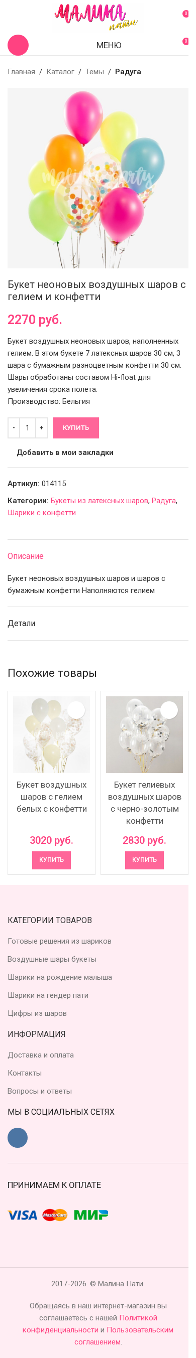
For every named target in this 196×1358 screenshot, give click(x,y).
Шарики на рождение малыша (60, 977)
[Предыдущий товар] (158, 72)
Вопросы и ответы (40, 1091)
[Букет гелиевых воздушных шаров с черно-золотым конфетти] (144, 734)
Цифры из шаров (37, 1013)
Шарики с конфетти (42, 512)
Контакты (25, 1073)
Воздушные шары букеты (52, 959)
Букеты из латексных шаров (99, 500)
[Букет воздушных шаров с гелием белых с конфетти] (51, 734)
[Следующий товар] (182, 72)
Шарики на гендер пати (48, 995)
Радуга (128, 71)
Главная (21, 71)
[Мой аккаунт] (12, 18)
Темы (94, 71)
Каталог (60, 71)
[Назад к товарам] (170, 72)
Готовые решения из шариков (60, 941)
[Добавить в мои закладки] (76, 710)
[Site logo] (98, 17)
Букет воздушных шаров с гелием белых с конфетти (52, 797)
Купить (76, 427)
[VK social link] (18, 1138)
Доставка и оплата (41, 1055)
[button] (51, 860)
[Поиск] (18, 45)
